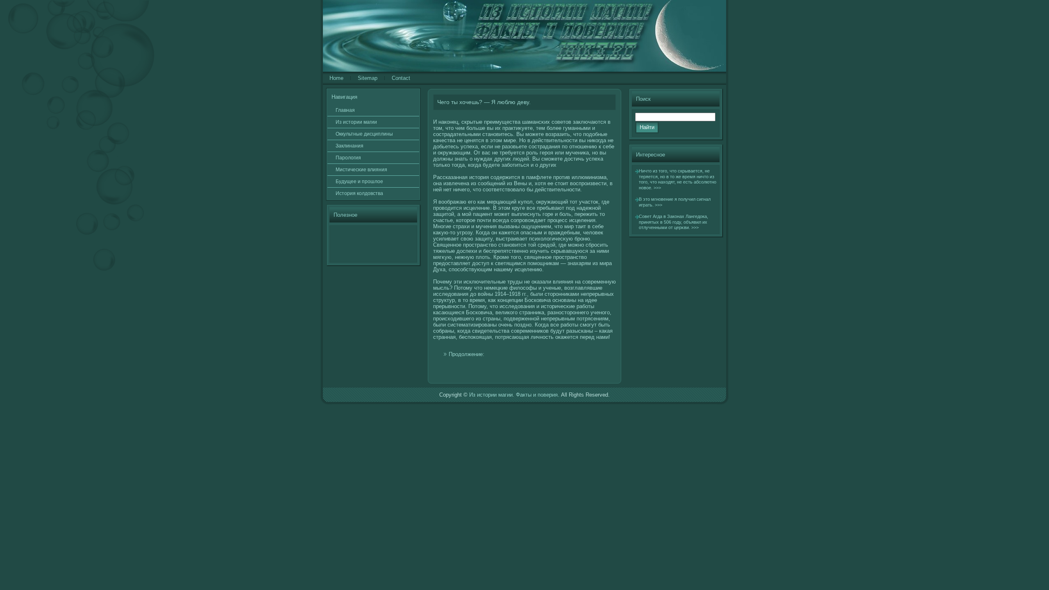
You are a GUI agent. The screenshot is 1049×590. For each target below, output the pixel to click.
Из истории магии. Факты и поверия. (514, 395)
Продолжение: (466, 354)
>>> (657, 187)
